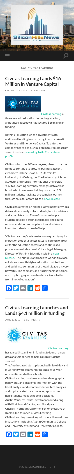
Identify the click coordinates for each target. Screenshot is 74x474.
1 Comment (38, 90)
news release (52, 198)
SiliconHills (37, 466)
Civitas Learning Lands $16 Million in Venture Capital (33, 81)
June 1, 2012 (12, 319)
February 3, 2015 (16, 90)
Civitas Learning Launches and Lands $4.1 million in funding (36, 310)
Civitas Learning (51, 113)
